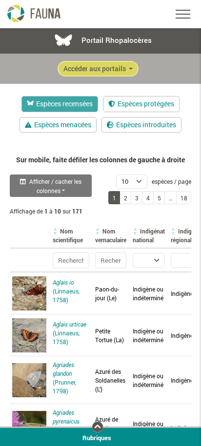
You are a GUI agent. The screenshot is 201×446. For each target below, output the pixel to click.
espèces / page (170, 181)
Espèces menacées (62, 124)
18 (184, 198)
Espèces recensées (64, 103)
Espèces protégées (146, 103)
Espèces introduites (146, 124)
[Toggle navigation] (183, 14)
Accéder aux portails (95, 68)
